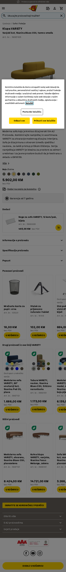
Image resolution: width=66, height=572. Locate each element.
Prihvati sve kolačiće (44, 120)
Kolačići (29, 103)
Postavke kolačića (32, 112)
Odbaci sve (19, 120)
